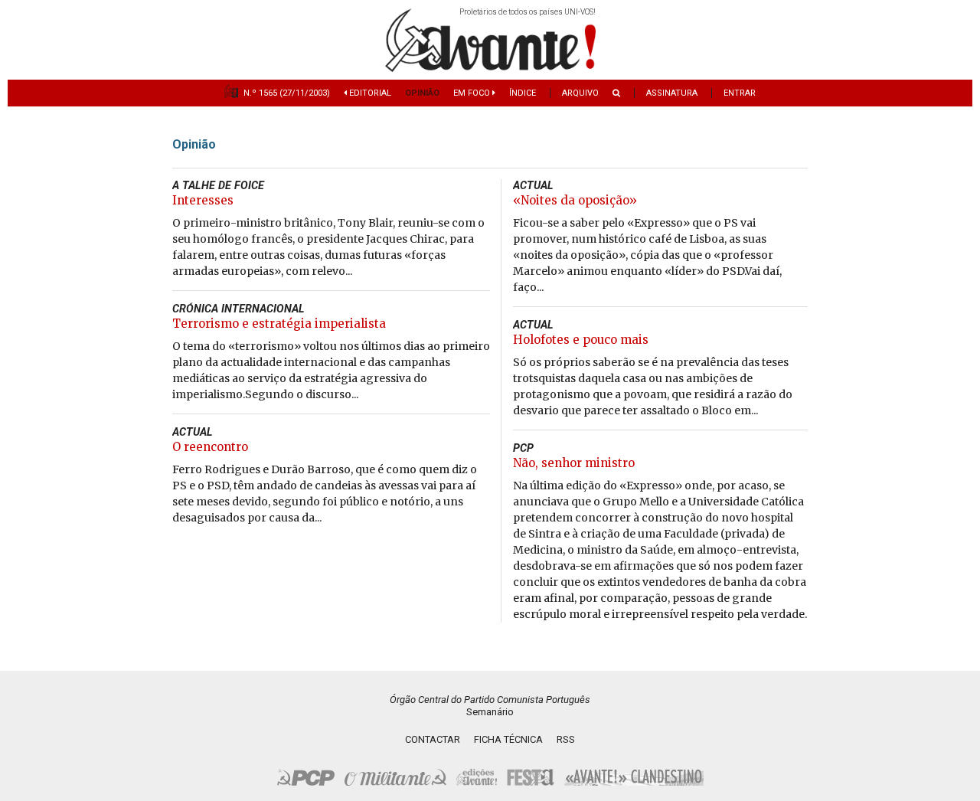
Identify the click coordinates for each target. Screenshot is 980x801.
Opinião (422, 93)
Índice (522, 93)
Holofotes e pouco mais (580, 339)
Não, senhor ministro (574, 463)
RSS (566, 739)
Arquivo (580, 93)
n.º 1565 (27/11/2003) (286, 93)
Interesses (203, 200)
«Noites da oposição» (575, 200)
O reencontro (210, 447)
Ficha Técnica (508, 739)
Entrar (740, 93)
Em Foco (472, 93)
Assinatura (671, 93)
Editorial (369, 93)
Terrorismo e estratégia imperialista (279, 323)
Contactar (432, 739)
